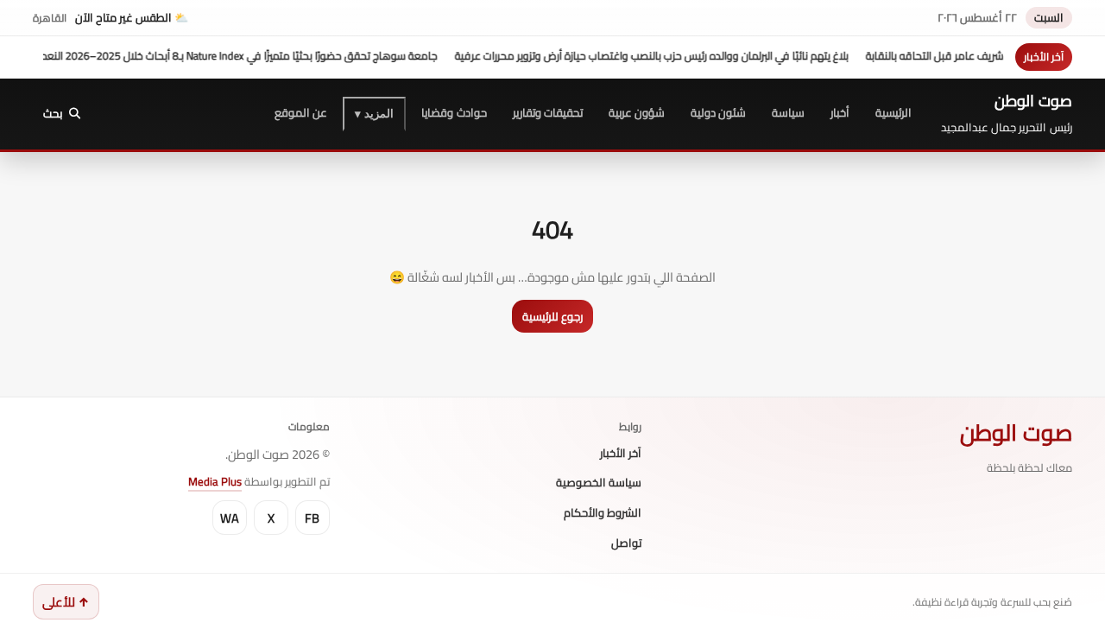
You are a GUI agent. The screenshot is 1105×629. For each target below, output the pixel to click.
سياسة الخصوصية (598, 482)
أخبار (839, 112)
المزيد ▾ (374, 113)
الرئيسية (893, 112)
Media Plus (215, 481)
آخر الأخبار (620, 453)
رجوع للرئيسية (552, 316)
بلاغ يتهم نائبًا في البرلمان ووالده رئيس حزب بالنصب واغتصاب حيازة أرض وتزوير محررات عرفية (668, 56)
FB (312, 518)
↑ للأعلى (66, 601)
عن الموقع (301, 112)
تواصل (626, 543)
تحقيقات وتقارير (548, 112)
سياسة (788, 112)
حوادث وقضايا (453, 112)
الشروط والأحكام (602, 513)
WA (229, 518)
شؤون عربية (637, 112)
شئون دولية (718, 112)
